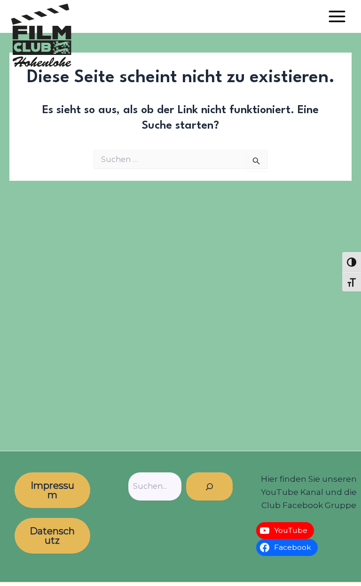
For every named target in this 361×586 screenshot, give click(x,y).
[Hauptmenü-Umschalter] (337, 16)
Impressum (52, 490)
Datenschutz (52, 535)
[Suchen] (209, 486)
